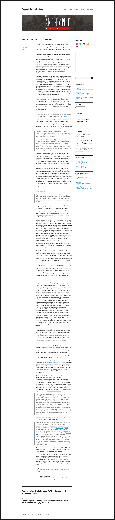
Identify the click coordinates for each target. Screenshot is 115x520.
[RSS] (88, 44)
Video (65, 9)
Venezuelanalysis (79, 165)
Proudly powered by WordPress (44, 514)
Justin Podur (24, 47)
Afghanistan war (25, 50)
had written (66, 283)
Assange (85, 125)
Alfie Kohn (77, 115)
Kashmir (80, 134)
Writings (82, 9)
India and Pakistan (83, 145)
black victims (59, 427)
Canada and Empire (84, 148)
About (91, 9)
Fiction (80, 140)
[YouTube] (77, 47)
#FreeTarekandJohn (78, 151)
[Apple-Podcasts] (77, 44)
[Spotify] (81, 44)
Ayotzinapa (83, 119)
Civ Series (76, 9)
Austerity (80, 119)
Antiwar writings (85, 136)
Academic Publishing (86, 115)
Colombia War (84, 150)
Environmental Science (79, 146)
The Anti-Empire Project (32, 9)
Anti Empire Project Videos (81, 167)
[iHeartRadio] (85, 44)
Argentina (77, 119)
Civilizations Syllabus (80, 159)
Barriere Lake (81, 115)
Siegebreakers (77, 148)
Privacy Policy (34, 514)
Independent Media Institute (81, 162)
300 (88, 122)
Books (87, 9)
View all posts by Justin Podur (56, 479)
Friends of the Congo (80, 166)
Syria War (30, 50)
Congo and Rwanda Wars (86, 151)
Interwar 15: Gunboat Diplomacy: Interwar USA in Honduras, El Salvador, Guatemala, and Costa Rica (84, 91)
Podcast (70, 9)
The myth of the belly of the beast (82, 93)
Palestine (85, 134)
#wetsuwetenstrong (78, 125)
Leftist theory (78, 138)
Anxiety (83, 125)
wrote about (64, 417)
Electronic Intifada (79, 163)
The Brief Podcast (79, 161)
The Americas (86, 146)
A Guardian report (64, 349)
